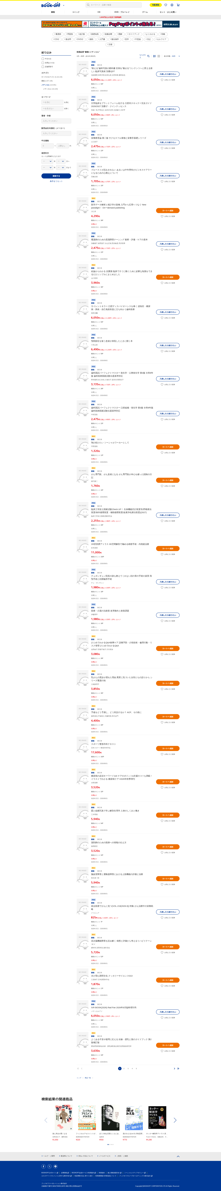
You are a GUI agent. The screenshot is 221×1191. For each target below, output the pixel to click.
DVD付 (80, 39)
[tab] (108, 1144)
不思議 (138, 39)
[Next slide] (175, 1120)
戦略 (163, 34)
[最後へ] (178, 1068)
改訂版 (82, 34)
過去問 (68, 39)
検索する (56, 176)
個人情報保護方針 (114, 1173)
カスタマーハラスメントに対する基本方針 (55, 1176)
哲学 (127, 39)
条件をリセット (56, 181)
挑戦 (91, 39)
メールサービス (104, 1156)
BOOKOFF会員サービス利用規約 (83, 1173)
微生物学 (115, 39)
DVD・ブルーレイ (122, 12)
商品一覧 (88, 1078)
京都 (110, 44)
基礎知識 (95, 34)
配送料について (66, 1156)
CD (99, 12)
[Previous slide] (46, 1120)
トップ (79, 1078)
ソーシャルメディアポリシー (134, 1173)
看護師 (58, 34)
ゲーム (145, 12)
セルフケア (161, 39)
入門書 (102, 39)
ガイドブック (134, 34)
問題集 (70, 34)
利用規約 (102, 1173)
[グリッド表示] (158, 56)
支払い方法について (85, 1156)
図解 (120, 34)
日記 (149, 39)
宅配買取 (155, 5)
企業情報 (64, 1173)
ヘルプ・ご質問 (49, 1156)
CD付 (57, 39)
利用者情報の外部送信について (105, 1176)
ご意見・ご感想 (122, 1156)
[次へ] (174, 1068)
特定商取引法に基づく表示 (84, 1176)
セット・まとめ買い (168, 12)
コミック (76, 12)
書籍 (53, 12)
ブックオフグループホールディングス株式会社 (135, 1176)
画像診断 (108, 34)
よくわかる (150, 34)
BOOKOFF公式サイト (48, 1173)
